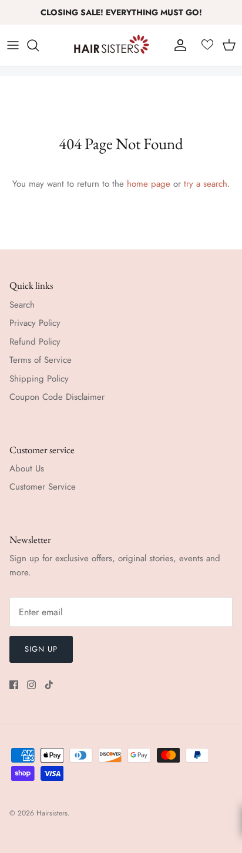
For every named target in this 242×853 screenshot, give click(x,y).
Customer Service (42, 486)
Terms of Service (40, 359)
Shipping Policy (39, 378)
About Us (26, 468)
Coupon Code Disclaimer (57, 396)
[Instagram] (31, 684)
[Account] (177, 45)
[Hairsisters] (111, 45)
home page (148, 183)
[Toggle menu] (13, 45)
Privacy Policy (34, 322)
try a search (205, 183)
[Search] (39, 45)
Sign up (41, 649)
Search (22, 304)
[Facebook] (13, 684)
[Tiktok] (49, 684)
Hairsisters (52, 813)
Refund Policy (34, 341)
